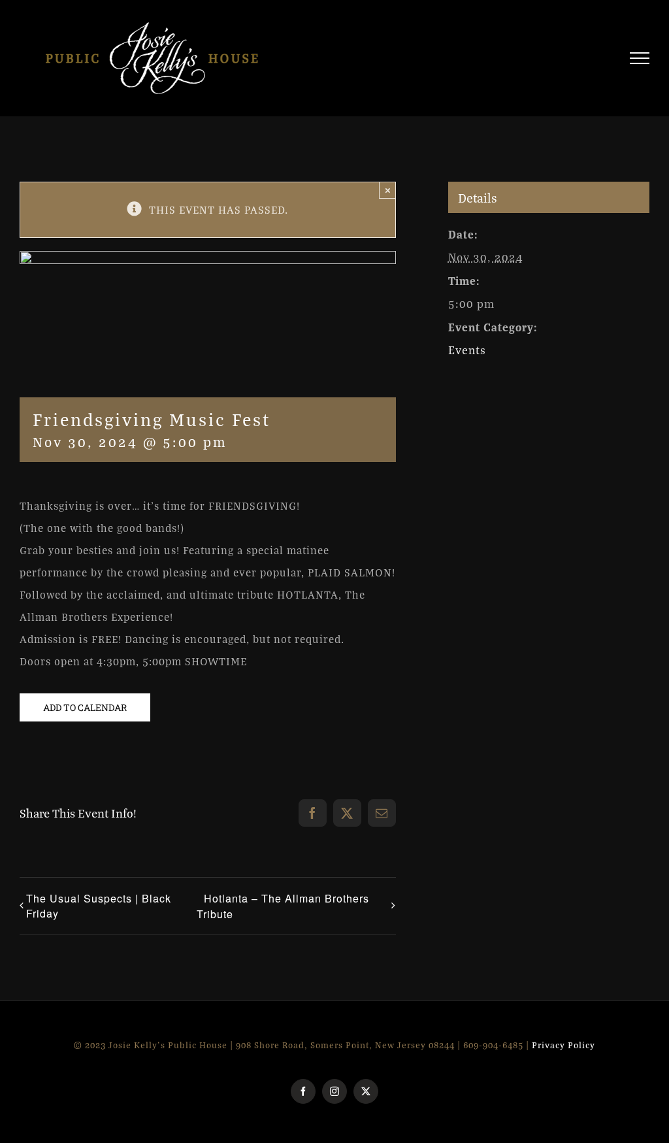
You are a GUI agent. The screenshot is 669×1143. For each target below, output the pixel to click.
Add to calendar (85, 707)
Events (467, 349)
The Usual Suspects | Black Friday (98, 906)
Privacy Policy (563, 1045)
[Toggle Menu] (639, 58)
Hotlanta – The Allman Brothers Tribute (283, 906)
